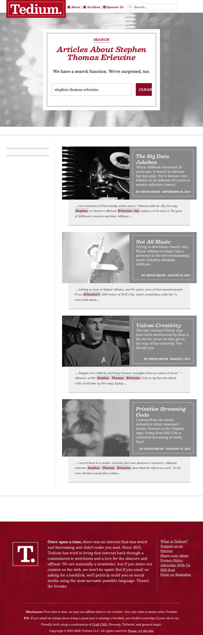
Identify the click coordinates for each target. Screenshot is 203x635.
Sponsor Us (115, 7)
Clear (145, 89)
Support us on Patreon (171, 548)
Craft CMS (99, 624)
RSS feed (167, 569)
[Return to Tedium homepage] (36, 9)
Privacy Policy (171, 560)
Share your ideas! (174, 555)
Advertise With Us (175, 565)
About (75, 7)
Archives (93, 7)
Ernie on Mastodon (175, 574)
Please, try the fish (140, 630)
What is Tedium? (174, 541)
